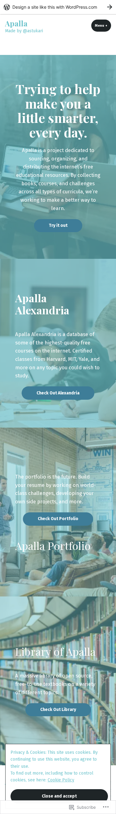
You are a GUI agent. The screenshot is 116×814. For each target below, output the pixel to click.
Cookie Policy (61, 780)
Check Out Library (58, 709)
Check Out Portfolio (58, 518)
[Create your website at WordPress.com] (58, 7)
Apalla (16, 23)
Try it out (58, 225)
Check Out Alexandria (58, 393)
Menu (103, 25)
